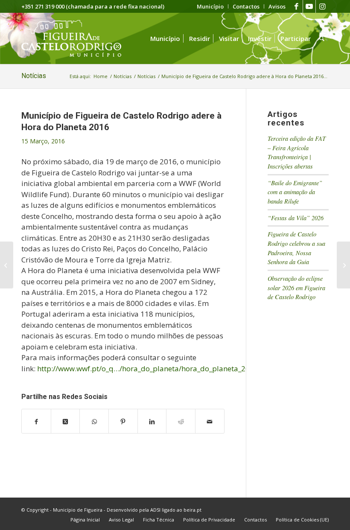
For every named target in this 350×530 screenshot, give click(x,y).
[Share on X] (65, 421)
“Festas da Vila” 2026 (296, 218)
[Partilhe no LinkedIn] (152, 421)
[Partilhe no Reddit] (180, 421)
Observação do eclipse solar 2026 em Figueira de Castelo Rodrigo (296, 287)
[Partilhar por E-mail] (209, 421)
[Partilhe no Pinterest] (123, 421)
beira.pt (192, 510)
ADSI (155, 510)
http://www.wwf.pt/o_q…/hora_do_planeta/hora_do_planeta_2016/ (149, 368)
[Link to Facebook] (296, 6)
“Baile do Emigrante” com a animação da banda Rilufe (295, 192)
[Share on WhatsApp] (94, 421)
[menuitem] (210, 6)
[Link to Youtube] (309, 6)
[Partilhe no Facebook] (36, 421)
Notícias (33, 76)
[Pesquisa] (322, 38)
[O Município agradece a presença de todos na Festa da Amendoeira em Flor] (6, 265)
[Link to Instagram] (322, 6)
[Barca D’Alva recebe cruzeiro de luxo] (343, 265)
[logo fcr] (77, 38)
